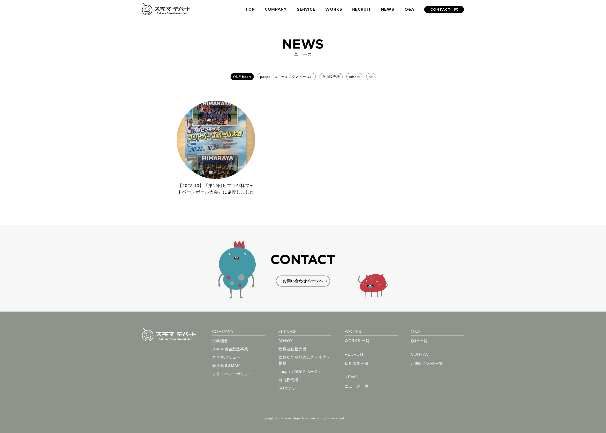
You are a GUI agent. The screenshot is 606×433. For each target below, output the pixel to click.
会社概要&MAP (226, 366)
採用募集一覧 (357, 364)
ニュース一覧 (357, 386)
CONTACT (440, 9)
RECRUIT (361, 9)
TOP (250, 9)
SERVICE (306, 9)
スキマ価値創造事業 (230, 349)
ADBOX (285, 341)
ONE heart (242, 77)
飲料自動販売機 (292, 349)
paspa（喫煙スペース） (300, 372)
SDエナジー (289, 388)
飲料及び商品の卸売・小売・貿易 (304, 360)
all (371, 77)
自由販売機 (331, 77)
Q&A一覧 (419, 341)
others (354, 77)
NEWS (387, 9)
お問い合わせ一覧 (427, 364)
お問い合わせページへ (303, 281)
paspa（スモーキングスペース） (286, 77)
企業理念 (220, 341)
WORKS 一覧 (357, 341)
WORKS (333, 9)
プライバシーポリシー (232, 374)
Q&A (409, 9)
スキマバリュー (226, 357)
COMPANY (276, 9)
